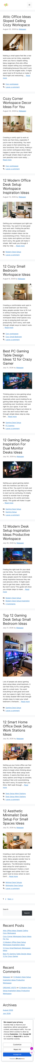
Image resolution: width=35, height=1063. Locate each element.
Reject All (17, 1049)
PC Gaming (10, 426)
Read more (7, 160)
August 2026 (8, 1010)
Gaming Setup (11, 512)
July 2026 (7, 1013)
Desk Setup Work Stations (16, 794)
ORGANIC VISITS (9, 988)
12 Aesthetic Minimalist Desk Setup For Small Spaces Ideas (15, 817)
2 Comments (10, 604)
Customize (17, 1045)
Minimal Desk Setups (14, 882)
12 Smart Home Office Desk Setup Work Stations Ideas (17, 728)
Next (10, 899)
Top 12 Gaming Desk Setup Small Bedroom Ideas (17, 619)
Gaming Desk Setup (13, 423)
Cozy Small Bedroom (14, 337)
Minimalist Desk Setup (14, 885)
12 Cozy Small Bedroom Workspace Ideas (16, 270)
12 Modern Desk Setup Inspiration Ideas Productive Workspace (16, 532)
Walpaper (6, 977)
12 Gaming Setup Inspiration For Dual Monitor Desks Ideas (16, 446)
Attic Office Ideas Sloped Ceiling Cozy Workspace (17, 21)
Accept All (17, 1054)
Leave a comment (13, 87)
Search (5, 909)
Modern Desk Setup (13, 252)
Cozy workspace (12, 84)
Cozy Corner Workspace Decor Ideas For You (17, 102)
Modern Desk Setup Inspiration (18, 601)
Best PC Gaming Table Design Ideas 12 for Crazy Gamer (17, 357)
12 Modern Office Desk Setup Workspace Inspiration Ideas (17, 186)
